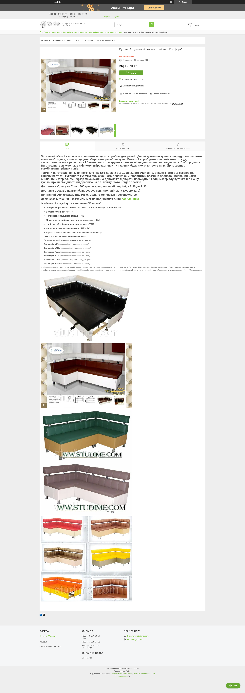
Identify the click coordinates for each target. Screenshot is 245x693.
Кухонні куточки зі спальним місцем (105, 32)
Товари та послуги (52, 32)
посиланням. (131, 198)
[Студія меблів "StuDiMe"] (50, 24)
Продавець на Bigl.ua (122, 671)
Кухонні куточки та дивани (75, 32)
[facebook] (41, 615)
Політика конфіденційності (144, 674)
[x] (44, 615)
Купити (133, 73)
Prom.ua (136, 669)
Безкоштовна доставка (133, 86)
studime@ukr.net (134, 640)
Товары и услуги (61, 40)
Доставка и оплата (106, 40)
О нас (76, 40)
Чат (235, 686)
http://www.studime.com (138, 636)
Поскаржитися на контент (121, 674)
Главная (45, 40)
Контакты (88, 40)
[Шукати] (151, 24)
